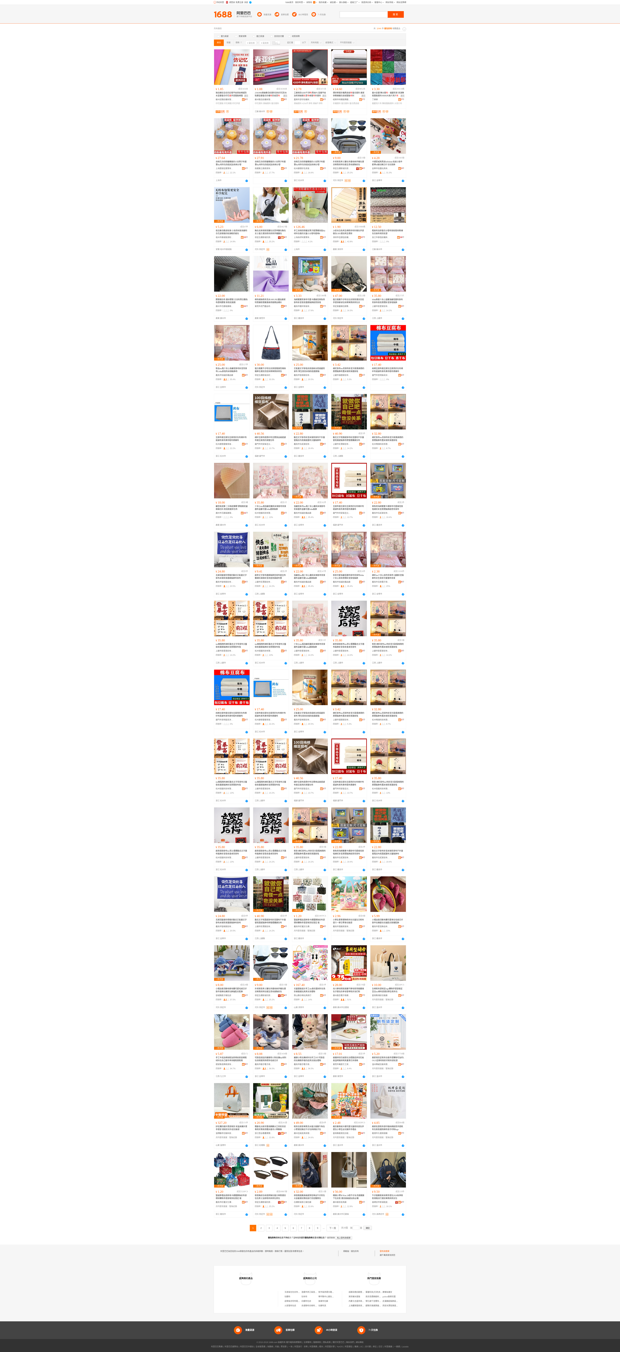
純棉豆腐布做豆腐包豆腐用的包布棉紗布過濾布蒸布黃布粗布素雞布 (387, 369)
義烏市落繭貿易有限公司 (342, 926)
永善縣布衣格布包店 (310, 1306)
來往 (375, 1347)
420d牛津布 (307, 103)
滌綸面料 (267, 103)
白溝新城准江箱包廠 (302, 1202)
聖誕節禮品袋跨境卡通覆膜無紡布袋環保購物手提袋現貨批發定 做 (309, 921)
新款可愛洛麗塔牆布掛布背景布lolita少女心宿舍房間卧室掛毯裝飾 (348, 576)
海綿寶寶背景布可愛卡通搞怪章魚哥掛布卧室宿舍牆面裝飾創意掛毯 (309, 301)
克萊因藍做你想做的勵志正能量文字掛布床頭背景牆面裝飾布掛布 (231, 576)
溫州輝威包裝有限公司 (381, 1064)
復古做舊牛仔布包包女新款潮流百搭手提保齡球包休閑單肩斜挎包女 (348, 301)
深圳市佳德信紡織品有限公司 (342, 237)
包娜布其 (322, 1306)
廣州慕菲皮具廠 (339, 1202)
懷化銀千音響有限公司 (375, 1301)
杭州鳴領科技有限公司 (381, 444)
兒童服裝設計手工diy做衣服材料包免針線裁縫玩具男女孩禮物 (309, 990)
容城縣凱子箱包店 (223, 995)
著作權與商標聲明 (294, 1342)
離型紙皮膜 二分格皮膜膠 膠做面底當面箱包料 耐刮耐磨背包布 (232, 507)
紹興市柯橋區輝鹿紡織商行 (342, 99)
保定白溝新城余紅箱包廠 (264, 375)
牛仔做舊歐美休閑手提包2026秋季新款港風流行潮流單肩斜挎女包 (387, 1196)
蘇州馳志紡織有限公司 (264, 99)
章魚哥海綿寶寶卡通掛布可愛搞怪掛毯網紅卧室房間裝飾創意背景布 (387, 507)
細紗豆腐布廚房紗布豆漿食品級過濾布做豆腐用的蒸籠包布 (270, 438)
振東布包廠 (323, 1301)
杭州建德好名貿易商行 (303, 168)
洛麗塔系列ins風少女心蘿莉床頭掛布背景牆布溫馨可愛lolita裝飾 (309, 507)
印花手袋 (236, 103)
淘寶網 (270, 1347)
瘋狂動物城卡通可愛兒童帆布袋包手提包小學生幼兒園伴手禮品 (348, 1128)
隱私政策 (327, 1342)
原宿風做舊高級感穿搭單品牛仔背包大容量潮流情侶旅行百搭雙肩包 (309, 1196)
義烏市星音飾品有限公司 (381, 926)
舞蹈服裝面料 (388, 103)
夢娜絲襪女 (387, 1292)
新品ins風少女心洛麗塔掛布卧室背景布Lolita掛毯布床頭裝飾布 (231, 369)
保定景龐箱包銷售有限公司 (342, 306)
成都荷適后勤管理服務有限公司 (362, 1292)
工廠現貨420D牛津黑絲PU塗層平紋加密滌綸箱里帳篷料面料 (310, 94)
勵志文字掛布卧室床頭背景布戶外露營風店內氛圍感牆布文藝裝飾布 (309, 438)
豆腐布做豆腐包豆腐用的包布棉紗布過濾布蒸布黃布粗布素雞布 (231, 438)
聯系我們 (350, 1342)
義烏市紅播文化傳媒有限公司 (303, 926)
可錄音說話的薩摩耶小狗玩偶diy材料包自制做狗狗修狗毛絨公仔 (270, 1059)
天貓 (277, 1347)
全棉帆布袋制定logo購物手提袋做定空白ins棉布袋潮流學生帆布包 (387, 990)
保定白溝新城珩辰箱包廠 (342, 168)
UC (361, 1347)
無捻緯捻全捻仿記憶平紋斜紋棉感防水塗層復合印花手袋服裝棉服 (231, 94)
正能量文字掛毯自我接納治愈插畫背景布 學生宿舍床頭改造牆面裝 (309, 369)
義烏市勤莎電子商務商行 (264, 1064)
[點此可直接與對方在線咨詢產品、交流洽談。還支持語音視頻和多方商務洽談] (246, 180)
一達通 (397, 1347)
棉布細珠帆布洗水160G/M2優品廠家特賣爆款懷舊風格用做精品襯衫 (270, 301)
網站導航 (360, 1342)
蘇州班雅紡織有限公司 (224, 99)
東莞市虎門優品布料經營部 (264, 306)
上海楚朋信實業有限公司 (224, 168)
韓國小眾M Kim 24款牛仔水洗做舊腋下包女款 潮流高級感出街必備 (348, 1196)
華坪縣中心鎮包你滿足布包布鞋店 (332, 1297)
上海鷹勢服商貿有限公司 (359, 1306)
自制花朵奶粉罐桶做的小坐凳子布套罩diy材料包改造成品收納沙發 (231, 163)
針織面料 (337, 103)
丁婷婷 (375, 99)
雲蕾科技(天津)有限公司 (376, 1292)
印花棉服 (228, 103)
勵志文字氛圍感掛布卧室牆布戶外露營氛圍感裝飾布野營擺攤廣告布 (348, 438)
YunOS (340, 1347)
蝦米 (321, 1347)
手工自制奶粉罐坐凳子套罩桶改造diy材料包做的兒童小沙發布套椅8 (309, 232)
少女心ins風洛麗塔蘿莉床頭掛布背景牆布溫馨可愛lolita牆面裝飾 (270, 507)
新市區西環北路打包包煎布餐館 (332, 1292)
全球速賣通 (260, 1347)
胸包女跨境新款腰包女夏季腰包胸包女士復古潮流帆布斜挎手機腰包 (270, 232)
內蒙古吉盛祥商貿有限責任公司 (362, 1301)
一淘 (290, 1347)
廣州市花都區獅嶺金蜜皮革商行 (224, 306)
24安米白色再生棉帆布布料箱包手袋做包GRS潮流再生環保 (348, 232)
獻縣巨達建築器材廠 (374, 1306)
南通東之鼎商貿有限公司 (264, 168)
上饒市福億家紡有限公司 (342, 375)
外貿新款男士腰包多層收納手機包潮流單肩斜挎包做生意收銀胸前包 (348, 163)
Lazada (405, 1347)
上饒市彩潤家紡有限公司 (342, 444)
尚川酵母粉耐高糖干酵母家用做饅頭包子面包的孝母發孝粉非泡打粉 (348, 990)
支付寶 (368, 1347)
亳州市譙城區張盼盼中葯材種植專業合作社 (224, 237)
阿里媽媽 (313, 1347)
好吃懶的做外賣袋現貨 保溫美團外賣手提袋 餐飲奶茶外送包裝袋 (231, 1128)
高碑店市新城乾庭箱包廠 (381, 1202)
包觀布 (287, 1297)
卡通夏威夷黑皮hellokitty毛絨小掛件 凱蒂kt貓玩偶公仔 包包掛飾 (387, 163)
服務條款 (317, 1342)
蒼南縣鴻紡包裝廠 (380, 995)
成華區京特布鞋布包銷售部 (296, 1301)
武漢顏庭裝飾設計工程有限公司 (396, 1301)
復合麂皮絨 (354, 103)
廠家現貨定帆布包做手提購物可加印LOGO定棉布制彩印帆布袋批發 (388, 1059)
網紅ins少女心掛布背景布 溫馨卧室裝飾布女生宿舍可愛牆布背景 (388, 576)
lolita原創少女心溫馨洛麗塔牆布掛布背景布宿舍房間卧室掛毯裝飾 (387, 301)
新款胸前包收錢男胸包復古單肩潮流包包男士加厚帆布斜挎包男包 (270, 1196)
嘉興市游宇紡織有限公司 (303, 99)
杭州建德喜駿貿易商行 (224, 444)
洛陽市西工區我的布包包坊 (313, 1292)
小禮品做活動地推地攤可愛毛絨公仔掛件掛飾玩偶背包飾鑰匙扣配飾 (231, 990)
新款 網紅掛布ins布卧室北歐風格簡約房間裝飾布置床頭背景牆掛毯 (388, 645)
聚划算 (284, 1347)
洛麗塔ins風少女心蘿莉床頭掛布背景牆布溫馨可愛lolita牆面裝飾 (309, 576)
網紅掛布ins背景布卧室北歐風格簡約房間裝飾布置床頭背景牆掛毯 (348, 369)
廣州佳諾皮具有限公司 (303, 1133)
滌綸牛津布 (318, 103)
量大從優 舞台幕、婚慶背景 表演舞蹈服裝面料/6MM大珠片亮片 (388, 94)
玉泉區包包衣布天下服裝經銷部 (298, 1292)
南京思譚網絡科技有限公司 (377, 1297)
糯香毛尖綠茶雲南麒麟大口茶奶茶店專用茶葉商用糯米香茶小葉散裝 (270, 1128)
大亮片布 (398, 103)
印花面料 (259, 103)
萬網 (356, 1347)
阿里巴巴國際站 (231, 1347)
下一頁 (332, 1228)
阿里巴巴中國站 (247, 1347)
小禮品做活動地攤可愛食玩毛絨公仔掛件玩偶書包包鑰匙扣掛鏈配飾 (387, 921)
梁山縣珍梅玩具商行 (302, 995)
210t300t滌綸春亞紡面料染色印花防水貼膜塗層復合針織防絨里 (271, 94)
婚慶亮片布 (377, 103)
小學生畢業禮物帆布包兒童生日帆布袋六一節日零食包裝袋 (348, 921)
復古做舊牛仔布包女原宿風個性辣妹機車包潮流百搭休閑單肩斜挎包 (270, 369)
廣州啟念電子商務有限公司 (342, 995)
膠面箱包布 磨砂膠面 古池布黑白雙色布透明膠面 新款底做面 (232, 301)
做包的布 (355, 1251)
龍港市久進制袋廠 (380, 1133)
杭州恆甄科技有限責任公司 (264, 513)
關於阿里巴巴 (338, 1342)
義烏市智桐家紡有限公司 (303, 375)
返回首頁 (331, 1238)
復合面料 (275, 103)
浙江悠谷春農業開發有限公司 (264, 1133)
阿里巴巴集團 (217, 1347)
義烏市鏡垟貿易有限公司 (303, 306)
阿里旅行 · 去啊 (301, 1347)
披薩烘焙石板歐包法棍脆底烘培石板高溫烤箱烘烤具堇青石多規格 (348, 1059)
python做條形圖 (389, 1297)
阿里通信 (348, 1347)
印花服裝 (219, 103)
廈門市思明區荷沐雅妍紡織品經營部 (381, 375)
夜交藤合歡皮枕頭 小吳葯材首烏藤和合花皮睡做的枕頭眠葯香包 (231, 232)
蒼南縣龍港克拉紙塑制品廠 (342, 1133)
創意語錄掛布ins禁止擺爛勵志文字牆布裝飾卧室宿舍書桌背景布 (348, 645)
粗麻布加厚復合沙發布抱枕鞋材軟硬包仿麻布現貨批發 (387, 232)
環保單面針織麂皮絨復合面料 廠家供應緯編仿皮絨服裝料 (348, 94)
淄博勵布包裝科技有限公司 (224, 1133)
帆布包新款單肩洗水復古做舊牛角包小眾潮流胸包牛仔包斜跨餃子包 (309, 1128)
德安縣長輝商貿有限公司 (224, 1064)
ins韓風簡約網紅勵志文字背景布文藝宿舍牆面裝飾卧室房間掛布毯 (231, 645)
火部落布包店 (290, 1306)
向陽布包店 (306, 1301)
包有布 (304, 1297)
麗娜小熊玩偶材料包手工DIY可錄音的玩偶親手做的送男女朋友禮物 (309, 1059)
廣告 (246, 96)
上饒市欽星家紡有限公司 (381, 306)
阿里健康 (388, 1347)
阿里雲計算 (330, 1347)
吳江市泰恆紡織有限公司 (381, 237)
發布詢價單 (384, 1251)
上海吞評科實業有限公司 (303, 237)
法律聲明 (307, 1342)
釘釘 (380, 1347)
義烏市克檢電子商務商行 (381, 582)
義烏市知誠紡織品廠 (224, 375)
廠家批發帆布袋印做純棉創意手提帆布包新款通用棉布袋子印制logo (387, 1128)
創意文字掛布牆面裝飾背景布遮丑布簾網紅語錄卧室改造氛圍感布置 (270, 576)
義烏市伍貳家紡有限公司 (303, 444)
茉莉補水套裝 (354, 1297)
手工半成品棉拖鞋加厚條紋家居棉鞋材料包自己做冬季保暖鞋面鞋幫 (231, 1059)
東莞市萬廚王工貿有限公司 (342, 1064)
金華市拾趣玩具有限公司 (381, 168)
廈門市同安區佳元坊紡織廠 (264, 444)
